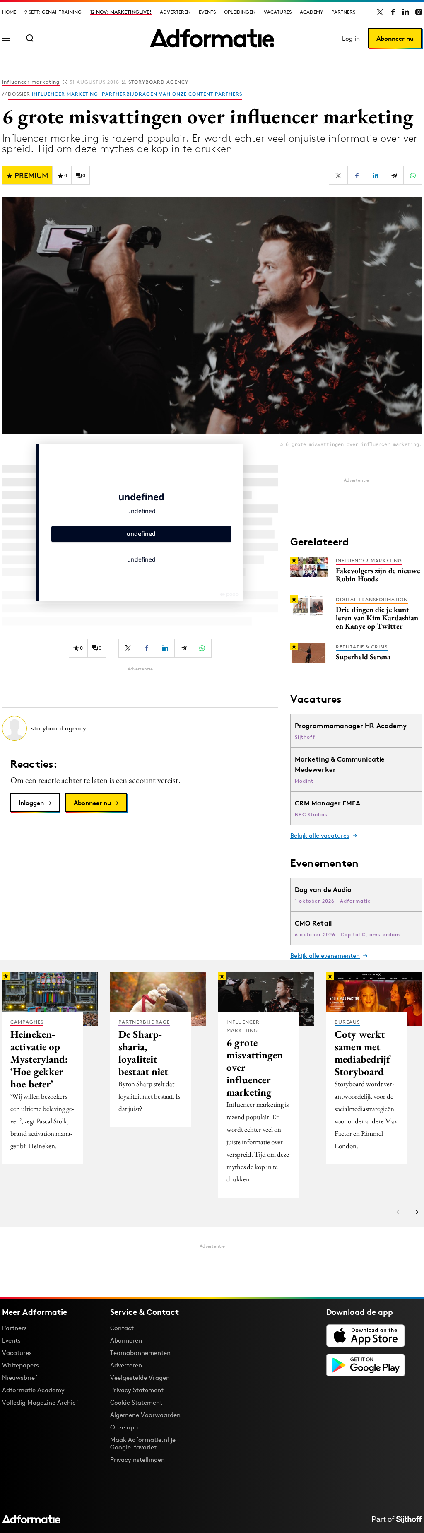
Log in (351, 38)
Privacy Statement (137, 1390)
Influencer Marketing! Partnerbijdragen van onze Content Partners (137, 94)
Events (207, 12)
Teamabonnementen (140, 1353)
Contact (122, 1328)
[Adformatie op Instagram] (418, 12)
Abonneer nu (395, 38)
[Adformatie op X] (380, 12)
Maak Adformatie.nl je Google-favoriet (143, 1443)
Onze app (124, 1427)
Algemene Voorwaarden (145, 1415)
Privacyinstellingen (137, 1459)
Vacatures (278, 12)
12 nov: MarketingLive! (121, 12)
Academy (311, 12)
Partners (343, 12)
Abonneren (126, 1340)
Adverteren (175, 12)
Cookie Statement (136, 1402)
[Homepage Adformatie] (212, 38)
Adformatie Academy (33, 1390)
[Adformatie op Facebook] (393, 12)
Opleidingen (239, 12)
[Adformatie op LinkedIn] (405, 12)
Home (9, 12)
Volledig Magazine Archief (40, 1402)
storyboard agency (158, 82)
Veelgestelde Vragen (140, 1377)
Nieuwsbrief (19, 1377)
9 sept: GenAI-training (53, 12)
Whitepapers (20, 1365)
